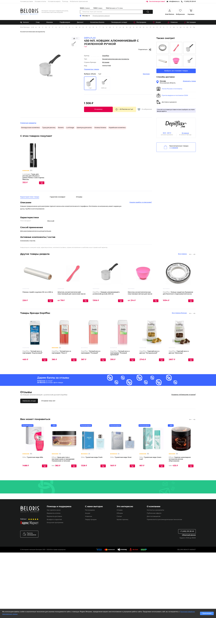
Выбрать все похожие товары (176, 71)
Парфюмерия (65, 22)
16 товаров (185, 133)
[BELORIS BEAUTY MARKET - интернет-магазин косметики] (29, 11)
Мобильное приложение (79, 1)
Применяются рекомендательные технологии (164, 519)
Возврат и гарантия (54, 519)
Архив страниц (122, 519)
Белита (61, 127)
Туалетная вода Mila (32, 457)
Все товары (182, 254)
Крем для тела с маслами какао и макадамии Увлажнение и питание (63, 459)
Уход (37, 22)
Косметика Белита (97, 22)
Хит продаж (191, 22)
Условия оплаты (40, 1)
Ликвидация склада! (119, 22)
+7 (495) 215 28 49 (187, 531)
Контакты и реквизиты (155, 510)
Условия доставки (26, 1)
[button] (98, 109)
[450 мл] (189, 48)
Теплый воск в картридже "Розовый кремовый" (119, 353)
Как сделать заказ (54, 510)
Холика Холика (100, 127)
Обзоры (120, 513)
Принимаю (207, 613)
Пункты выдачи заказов (101, 15)
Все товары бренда (179, 313)
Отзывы (120, 510)
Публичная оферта (154, 513)
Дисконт (80, 22)
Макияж (49, 22)
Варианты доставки (54, 516)
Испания (105, 62)
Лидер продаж (91, 519)
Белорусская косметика (30, 127)
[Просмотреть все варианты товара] (85, 300)
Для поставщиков (153, 516)
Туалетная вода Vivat (121, 457)
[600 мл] (189, 61)
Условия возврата (54, 1)
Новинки (174, 22)
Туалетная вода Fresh (91, 457)
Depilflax (105, 55)
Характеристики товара (29, 197)
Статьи (119, 516)
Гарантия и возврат (57, 197)
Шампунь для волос (84, 127)
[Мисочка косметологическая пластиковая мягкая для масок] (176, 61)
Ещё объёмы (121, 275)
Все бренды (24, 27)
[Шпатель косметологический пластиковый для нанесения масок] (176, 48)
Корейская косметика (117, 127)
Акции (158, 22)
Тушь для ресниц (48, 127)
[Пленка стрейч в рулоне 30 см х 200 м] (162, 61)
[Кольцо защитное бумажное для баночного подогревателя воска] (162, 48)
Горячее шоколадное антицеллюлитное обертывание (180, 459)
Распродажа (141, 22)
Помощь (65, 1)
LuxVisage (70, 127)
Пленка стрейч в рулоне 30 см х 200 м (37, 292)
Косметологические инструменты (32, 31)
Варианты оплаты (53, 513)
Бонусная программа (55, 522)
